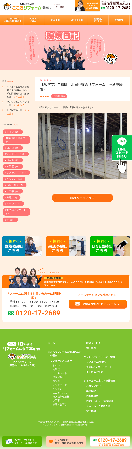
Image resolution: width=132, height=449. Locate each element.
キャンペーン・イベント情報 (99, 356)
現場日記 (91, 390)
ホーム (51, 343)
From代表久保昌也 (15, 140)
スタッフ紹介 (93, 385)
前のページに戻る (82, 198)
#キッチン (14, 178)
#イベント (13, 203)
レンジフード (60, 385)
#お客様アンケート (15, 211)
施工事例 (91, 348)
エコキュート (60, 373)
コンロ (56, 381)
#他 (10, 219)
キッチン (57, 388)
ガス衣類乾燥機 (61, 396)
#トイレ (12, 131)
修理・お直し (60, 404)
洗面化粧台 (59, 377)
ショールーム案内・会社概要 (99, 380)
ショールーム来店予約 (98, 406)
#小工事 (12, 191)
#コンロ (12, 147)
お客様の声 (92, 396)
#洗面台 (12, 160)
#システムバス (16, 172)
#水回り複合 (59, 96)
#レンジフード (15, 153)
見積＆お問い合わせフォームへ (101, 303)
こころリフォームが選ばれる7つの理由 (64, 353)
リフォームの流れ (96, 361)
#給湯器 (12, 166)
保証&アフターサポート (99, 367)
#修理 (11, 197)
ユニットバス (60, 392)
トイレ (56, 365)
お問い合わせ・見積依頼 (99, 401)
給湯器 (56, 369)
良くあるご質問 (94, 372)
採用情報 (91, 411)
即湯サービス (93, 343)
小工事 (56, 400)
